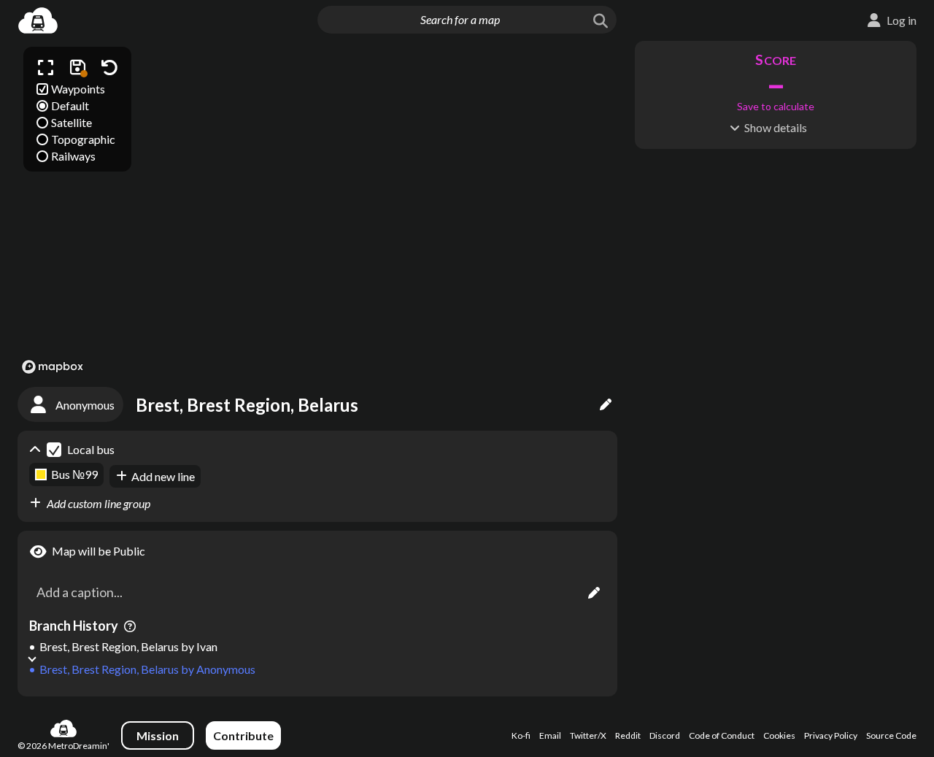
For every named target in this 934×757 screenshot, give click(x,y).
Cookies (779, 735)
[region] (317, 209)
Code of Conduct (721, 735)
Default (70, 105)
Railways (73, 156)
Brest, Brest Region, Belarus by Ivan (128, 646)
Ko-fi (521, 735)
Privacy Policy (830, 735)
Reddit (628, 735)
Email (550, 735)
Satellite (71, 122)
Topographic (83, 139)
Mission (157, 735)
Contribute (243, 735)
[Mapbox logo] (52, 366)
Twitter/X (588, 735)
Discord (664, 735)
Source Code (891, 735)
